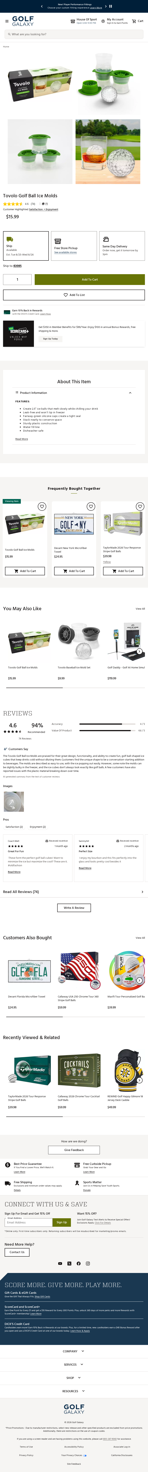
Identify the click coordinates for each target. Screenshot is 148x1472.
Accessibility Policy (74, 1447)
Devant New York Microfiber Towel (70, 550)
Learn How (45, 314)
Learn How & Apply (80, 1331)
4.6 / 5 (141, 730)
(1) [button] (46, 204)
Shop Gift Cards (42, 1296)
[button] (65, 252)
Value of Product (62, 730)
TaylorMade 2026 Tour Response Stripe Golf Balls (122, 549)
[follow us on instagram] (88, 1264)
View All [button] (140, 609)
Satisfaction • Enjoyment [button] (43, 209)
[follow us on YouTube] (60, 1264)
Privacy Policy (26, 1455)
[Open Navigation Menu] (7, 21)
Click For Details (103, 1223)
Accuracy (57, 724)
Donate (87, 1190)
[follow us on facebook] (78, 1264)
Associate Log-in (122, 1447)
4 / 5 (142, 724)
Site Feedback (74, 1464)
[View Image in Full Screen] (40, 83)
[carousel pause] (110, 6)
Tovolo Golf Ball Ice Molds (19, 550)
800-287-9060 (110, 1439)
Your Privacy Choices (71, 1455)
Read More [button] (21, 439)
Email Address (15, 1218)
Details (17, 1190)
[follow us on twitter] (69, 1264)
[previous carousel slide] (42, 6)
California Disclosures (121, 1455)
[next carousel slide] (106, 6)
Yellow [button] (107, 562)
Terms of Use (26, 1447)
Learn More (19, 1172)
